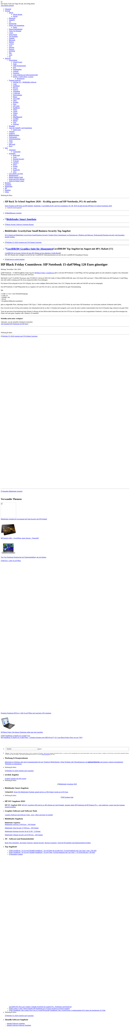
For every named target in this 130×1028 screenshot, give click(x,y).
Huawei (11, 49)
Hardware (12, 18)
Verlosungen (13, 137)
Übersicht (8, 9)
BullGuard (16, 155)
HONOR (12, 51)
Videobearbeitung (14, 139)
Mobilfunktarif (13, 175)
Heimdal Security (18, 159)
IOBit (15, 115)
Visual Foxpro (17, 62)
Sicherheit (12, 153)
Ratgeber (8, 190)
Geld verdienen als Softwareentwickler (25, 75)
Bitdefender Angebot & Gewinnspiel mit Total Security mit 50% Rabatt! (24, 519)
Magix (15, 97)
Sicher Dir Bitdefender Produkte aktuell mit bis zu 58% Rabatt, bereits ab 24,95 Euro (41, 792)
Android (15, 71)
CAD (10, 142)
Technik (7, 11)
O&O (15, 100)
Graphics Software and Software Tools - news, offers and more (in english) (29, 815)
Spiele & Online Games (16, 181)
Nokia (15, 27)
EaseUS (15, 89)
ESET (15, 164)
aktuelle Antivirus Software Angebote (19, 1025)
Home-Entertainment (15, 29)
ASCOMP (16, 98)
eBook (11, 13)
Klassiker (12, 126)
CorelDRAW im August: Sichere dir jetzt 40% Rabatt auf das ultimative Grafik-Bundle (33, 253)
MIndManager (17, 117)
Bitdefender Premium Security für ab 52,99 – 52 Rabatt (23, 831)
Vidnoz (15, 113)
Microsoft (12, 40)
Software (8, 58)
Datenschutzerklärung (45, 754)
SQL (14, 67)
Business (8, 183)
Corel (15, 84)
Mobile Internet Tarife (16, 177)
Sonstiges (16, 73)
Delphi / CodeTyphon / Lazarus (23, 77)
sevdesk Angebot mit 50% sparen (15, 778)
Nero (14, 104)
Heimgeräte (12, 23)
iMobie (15, 120)
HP (6, 188)
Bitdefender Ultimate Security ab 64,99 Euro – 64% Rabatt (24, 835)
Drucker (11, 47)
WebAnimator (17, 95)
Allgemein (12, 150)
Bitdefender (8, 186)
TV (10, 22)
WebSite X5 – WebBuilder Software (24, 82)
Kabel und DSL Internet (16, 179)
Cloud (11, 33)
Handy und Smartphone (16, 25)
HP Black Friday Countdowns (44, 273)
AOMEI (15, 119)
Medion (11, 42)
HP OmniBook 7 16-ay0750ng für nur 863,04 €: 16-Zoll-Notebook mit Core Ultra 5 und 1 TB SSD (64, 850)
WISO (15, 109)
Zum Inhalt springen (7, 5)
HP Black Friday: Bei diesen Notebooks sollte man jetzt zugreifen (22, 732)
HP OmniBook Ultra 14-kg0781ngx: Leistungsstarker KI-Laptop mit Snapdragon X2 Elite (76, 1010)
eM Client (16, 106)
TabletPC (12, 20)
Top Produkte (13, 36)
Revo (10, 146)
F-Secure (16, 161)
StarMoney (16, 108)
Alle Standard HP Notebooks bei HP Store (14, 324)
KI (10, 56)
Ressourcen (20, 78)
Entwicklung (13, 60)
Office (7, 192)
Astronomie (17, 152)
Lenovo (11, 44)
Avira (15, 157)
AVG (14, 172)
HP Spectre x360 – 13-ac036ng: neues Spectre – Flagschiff (20, 538)
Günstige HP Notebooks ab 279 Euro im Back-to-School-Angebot (48, 1008)
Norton (15, 166)
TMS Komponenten (19, 66)
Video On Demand (15, 31)
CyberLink (16, 93)
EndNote (16, 124)
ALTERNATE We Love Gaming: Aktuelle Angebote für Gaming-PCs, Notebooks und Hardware (40, 1007)
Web (6, 148)
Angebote (8, 184)
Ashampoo (16, 91)
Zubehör (11, 38)
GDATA (16, 163)
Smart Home (13, 34)
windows (12, 133)
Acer (10, 45)
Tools (15, 64)
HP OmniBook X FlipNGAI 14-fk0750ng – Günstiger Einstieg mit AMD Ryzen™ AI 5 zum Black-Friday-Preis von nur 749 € (41, 737)
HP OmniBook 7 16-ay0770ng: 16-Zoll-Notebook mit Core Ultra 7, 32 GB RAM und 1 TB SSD (63, 852)
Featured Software (15, 80)
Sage (14, 122)
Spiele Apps (17, 130)
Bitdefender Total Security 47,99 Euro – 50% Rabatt (21, 828)
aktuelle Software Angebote (16, 1023)
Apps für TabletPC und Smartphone (20, 128)
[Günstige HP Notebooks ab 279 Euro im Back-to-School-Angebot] (18, 1008)
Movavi (15, 88)
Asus (10, 55)
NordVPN (16, 170)
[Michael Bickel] (1, 2)
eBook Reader (17, 14)
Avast (15, 168)
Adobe (15, 111)
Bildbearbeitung (14, 135)
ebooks (15, 16)
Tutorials (12, 131)
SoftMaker (16, 86)
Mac (10, 53)
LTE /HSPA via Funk (16, 173)
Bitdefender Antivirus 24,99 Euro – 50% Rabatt (20, 824)
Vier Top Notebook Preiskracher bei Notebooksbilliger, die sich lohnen (23, 557)
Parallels (15, 102)
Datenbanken (17, 69)
